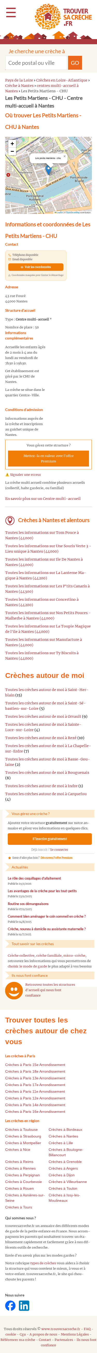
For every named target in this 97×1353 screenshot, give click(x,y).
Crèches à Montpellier (23, 1143)
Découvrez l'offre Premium (56, 857)
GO (75, 62)
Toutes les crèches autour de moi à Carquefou (46, 794)
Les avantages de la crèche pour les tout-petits (42, 891)
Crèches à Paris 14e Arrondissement (35, 1105)
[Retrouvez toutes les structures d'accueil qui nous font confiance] (14, 990)
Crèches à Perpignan (22, 1175)
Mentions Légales (75, 1334)
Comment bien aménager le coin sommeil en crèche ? (47, 916)
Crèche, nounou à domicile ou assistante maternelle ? (47, 929)
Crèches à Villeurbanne (68, 1182)
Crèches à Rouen (19, 1188)
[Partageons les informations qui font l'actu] (10, 1305)
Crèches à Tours (18, 1207)
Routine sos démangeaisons (28, 904)
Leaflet (59, 212)
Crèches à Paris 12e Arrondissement (35, 1098)
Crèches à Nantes (63, 1136)
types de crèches (43, 1263)
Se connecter (59, 850)
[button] (48, 170)
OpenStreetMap (73, 212)
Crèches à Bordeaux (65, 1129)
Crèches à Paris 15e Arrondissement (35, 1065)
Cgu (23, 1334)
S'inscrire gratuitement (50, 839)
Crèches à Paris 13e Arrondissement (35, 1078)
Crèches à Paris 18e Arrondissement (35, 1071)
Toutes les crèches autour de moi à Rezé (41, 738)
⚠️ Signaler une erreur (23, 475)
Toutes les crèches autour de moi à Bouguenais (47, 772)
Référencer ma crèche (18, 1340)
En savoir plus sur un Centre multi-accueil (43, 498)
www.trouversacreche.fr (60, 1329)
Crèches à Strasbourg (23, 1136)
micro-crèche (74, 955)
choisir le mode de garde (27, 966)
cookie (10, 1334)
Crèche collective (21, 955)
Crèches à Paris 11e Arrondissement (35, 1091)
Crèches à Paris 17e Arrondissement (35, 1085)
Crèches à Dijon (62, 1175)
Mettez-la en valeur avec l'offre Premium (49, 458)
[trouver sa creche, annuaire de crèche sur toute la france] (61, 16)
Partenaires (64, 1340)
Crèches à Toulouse (21, 1129)
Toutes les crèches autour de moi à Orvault (43, 716)
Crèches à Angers (63, 1168)
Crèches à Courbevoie (23, 1182)
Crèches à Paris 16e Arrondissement (35, 1111)
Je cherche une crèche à (37, 51)
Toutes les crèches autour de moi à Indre (41, 786)
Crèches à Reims (19, 1162)
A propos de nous (43, 1334)
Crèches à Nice (17, 1150)
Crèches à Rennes (20, 1168)
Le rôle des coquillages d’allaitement (34, 878)
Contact (45, 1340)
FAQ (87, 1329)
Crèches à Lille (61, 1143)
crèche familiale (49, 955)
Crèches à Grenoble (65, 1162)
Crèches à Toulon (63, 1188)
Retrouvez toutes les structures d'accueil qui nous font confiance (50, 990)
